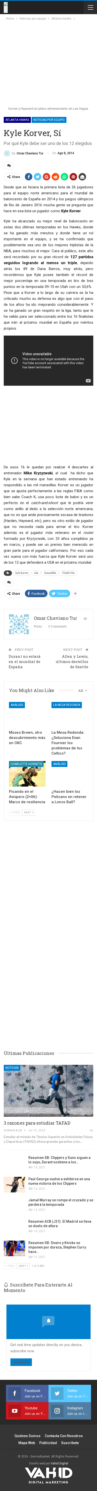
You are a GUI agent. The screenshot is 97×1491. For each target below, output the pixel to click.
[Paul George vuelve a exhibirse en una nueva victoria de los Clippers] (14, 1185)
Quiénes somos (27, 1436)
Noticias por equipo (49, 120)
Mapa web (26, 1443)
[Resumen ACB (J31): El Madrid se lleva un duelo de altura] (14, 1227)
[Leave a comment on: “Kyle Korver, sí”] (9, 166)
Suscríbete (70, 1443)
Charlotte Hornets (26, 764)
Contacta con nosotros (64, 1436)
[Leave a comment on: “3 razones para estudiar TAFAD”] (91, 1130)
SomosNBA (50, 573)
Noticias (12, 1068)
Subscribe (21, 1362)
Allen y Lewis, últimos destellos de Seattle (72, 661)
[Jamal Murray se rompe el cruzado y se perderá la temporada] (14, 1206)
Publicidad (48, 1443)
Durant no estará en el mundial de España (25, 661)
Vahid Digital (59, 1463)
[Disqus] (48, 968)
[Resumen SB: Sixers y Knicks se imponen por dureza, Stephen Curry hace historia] (14, 1248)
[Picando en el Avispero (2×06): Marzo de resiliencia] (27, 774)
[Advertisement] (48, 58)
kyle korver (21, 573)
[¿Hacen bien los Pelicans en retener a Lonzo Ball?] (69, 774)
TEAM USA (68, 573)
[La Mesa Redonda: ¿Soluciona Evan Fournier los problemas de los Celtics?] (69, 715)
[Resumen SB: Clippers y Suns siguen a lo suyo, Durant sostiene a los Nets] (14, 1163)
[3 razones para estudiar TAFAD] (48, 1091)
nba (36, 573)
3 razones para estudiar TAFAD (37, 1123)
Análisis (17, 705)
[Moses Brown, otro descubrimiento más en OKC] (27, 715)
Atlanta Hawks (17, 120)
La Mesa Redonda (66, 705)
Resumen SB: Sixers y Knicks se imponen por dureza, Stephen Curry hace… (57, 1247)
